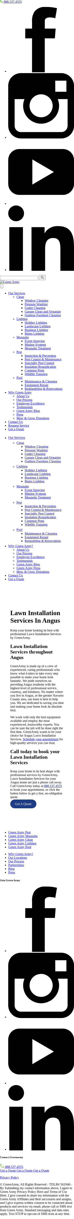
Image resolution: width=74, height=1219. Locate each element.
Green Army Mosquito (23, 836)
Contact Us (15, 422)
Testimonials (24, 407)
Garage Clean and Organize (43, 311)
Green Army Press (28, 568)
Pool (19, 377)
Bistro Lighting (34, 333)
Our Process (24, 400)
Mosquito (22, 337)
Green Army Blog (28, 411)
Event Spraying (35, 341)
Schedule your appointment (40, 739)
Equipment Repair (36, 385)
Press (19, 414)
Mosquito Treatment (38, 348)
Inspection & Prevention (40, 355)
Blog (11, 868)
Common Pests (34, 370)
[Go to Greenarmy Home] (7, 825)
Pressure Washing (36, 304)
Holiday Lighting (36, 322)
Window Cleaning (36, 300)
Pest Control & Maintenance (43, 359)
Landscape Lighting (38, 326)
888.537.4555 (53, 786)
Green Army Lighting (22, 843)
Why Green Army (20, 392)
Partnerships (16, 865)
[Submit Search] (42, 277)
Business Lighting (36, 330)
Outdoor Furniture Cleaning (43, 315)
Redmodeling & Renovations (43, 388)
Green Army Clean (20, 839)
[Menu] (1, 286)
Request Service (18, 425)
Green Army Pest (19, 832)
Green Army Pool (19, 847)
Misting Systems (35, 344)
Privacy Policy (9, 1177)
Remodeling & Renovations (43, 541)
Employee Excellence (30, 403)
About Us (22, 396)
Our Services (16, 293)
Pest (19, 352)
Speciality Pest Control (39, 363)
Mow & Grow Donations (32, 418)
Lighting (22, 319)
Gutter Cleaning (35, 308)
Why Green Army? (20, 546)
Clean (20, 297)
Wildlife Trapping (36, 374)
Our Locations (17, 857)
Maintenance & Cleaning (41, 381)
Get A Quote (23, 804)
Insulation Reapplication (40, 366)
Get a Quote (16, 429)
